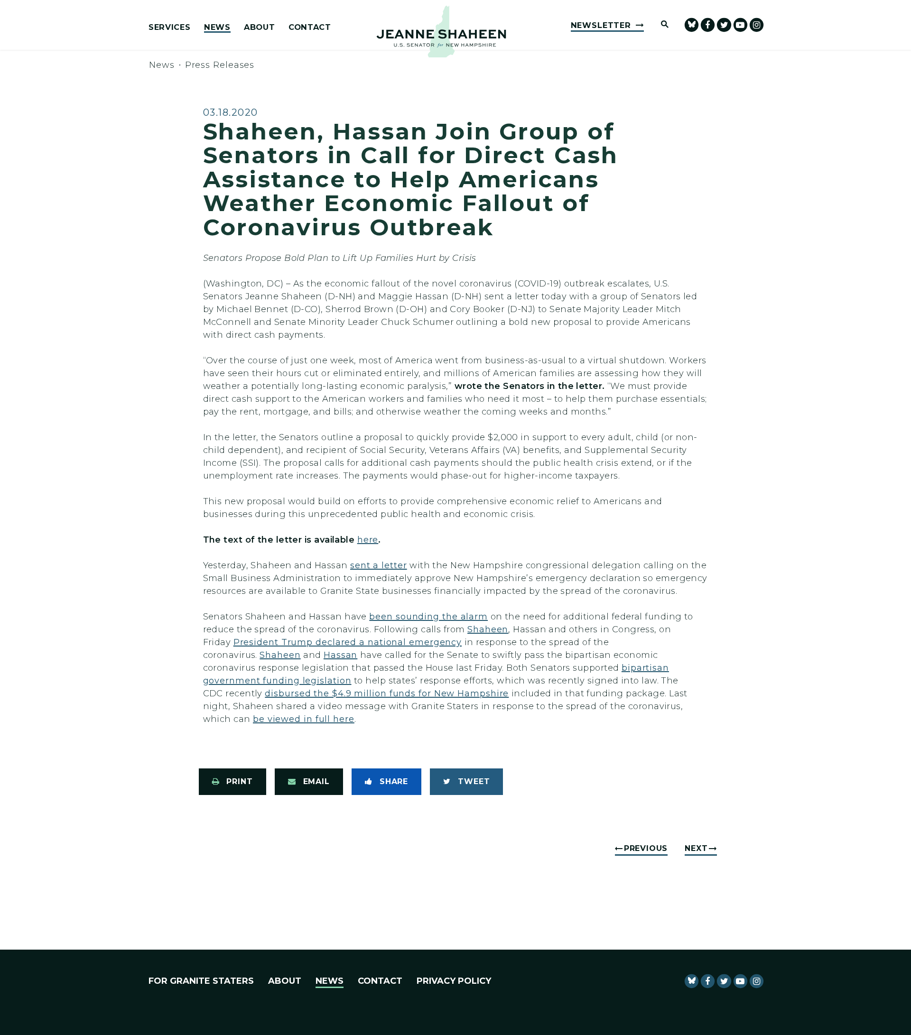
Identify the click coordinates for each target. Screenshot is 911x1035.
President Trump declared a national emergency (347, 642)
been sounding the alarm (428, 616)
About (259, 27)
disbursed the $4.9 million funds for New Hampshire (387, 693)
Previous (646, 848)
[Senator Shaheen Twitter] (724, 25)
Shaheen (487, 629)
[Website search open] (660, 24)
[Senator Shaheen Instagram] (756, 25)
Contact (309, 27)
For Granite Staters (201, 981)
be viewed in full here (303, 719)
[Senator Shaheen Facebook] (708, 25)
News (217, 27)
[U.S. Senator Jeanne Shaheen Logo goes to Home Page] (441, 31)
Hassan (340, 655)
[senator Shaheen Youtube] (740, 25)
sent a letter (378, 565)
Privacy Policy (454, 981)
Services (169, 27)
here (368, 540)
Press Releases (220, 65)
